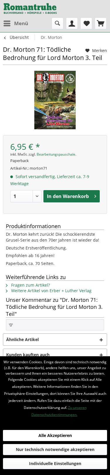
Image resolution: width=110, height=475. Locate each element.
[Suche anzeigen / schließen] (57, 23)
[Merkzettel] (86, 23)
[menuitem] (15, 23)
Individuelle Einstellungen (55, 463)
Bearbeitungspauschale (56, 154)
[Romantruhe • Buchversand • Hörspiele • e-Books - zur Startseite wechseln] (30, 9)
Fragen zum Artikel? (30, 285)
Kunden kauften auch (28, 354)
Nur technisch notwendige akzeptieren (55, 449)
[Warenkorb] (100, 23)
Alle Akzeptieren (55, 435)
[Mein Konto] (72, 23)
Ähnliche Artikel (22, 339)
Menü (21, 23)
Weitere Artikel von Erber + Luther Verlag (51, 290)
